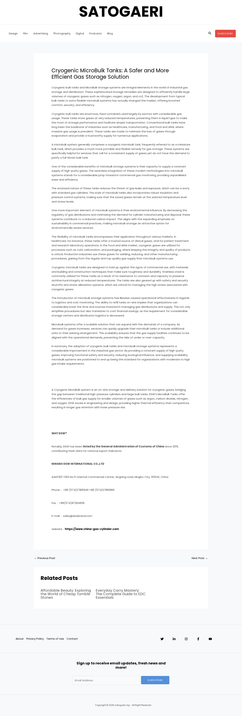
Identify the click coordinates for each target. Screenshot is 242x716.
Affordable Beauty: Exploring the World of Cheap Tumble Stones (66, 594)
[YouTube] (210, 639)
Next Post (200, 558)
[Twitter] (162, 639)
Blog (110, 33)
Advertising (40, 33)
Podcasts (95, 33)
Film (25, 33)
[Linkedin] (174, 639)
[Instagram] (186, 639)
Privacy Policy (35, 639)
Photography (62, 33)
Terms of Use (55, 639)
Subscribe (155, 680)
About (20, 639)
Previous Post (44, 558)
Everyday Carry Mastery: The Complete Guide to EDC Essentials (121, 594)
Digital (80, 33)
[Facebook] (198, 639)
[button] (210, 33)
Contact (72, 639)
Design (13, 33)
